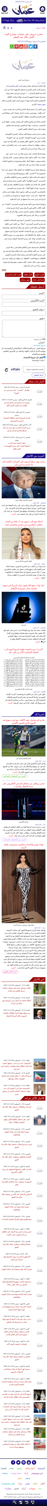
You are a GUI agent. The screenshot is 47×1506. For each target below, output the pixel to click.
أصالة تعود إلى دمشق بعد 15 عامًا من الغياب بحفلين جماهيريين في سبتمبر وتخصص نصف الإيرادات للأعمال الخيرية (23, 524)
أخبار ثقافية (28, 275)
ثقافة (43, 28)
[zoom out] (11, 27)
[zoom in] (4, 27)
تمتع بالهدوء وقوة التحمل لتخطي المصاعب (17, 1219)
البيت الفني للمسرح (15, 86)
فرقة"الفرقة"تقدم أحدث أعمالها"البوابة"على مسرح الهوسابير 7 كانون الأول (16, 446)
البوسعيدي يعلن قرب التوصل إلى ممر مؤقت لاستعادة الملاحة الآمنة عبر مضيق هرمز (16, 1091)
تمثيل (38, 28)
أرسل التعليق (38, 375)
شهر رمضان (41, 104)
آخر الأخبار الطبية (9, 972)
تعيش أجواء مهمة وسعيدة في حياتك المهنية (17, 1269)
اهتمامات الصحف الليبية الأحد (17, 1344)
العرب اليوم (39, 275)
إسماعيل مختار (38, 280)
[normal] (8, 27)
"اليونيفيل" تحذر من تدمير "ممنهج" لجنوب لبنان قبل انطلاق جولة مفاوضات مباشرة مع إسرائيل (16, 1066)
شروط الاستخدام (39, 345)
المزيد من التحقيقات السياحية (14, 776)
